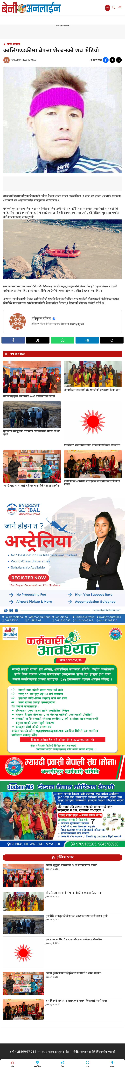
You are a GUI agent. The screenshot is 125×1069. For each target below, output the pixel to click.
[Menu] (120, 8)
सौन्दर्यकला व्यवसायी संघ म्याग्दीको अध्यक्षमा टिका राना (92, 390)
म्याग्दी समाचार (13, 44)
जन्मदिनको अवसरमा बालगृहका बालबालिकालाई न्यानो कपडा (92, 483)
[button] (113, 8)
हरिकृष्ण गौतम (41, 319)
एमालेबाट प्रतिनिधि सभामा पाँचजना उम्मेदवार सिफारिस (92, 445)
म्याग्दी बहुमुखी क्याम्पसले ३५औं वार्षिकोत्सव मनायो (29, 396)
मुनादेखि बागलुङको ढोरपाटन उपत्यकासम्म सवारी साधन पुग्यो (31, 433)
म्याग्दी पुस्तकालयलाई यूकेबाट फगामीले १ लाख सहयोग (31, 486)
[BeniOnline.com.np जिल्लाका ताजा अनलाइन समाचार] (32, 8)
